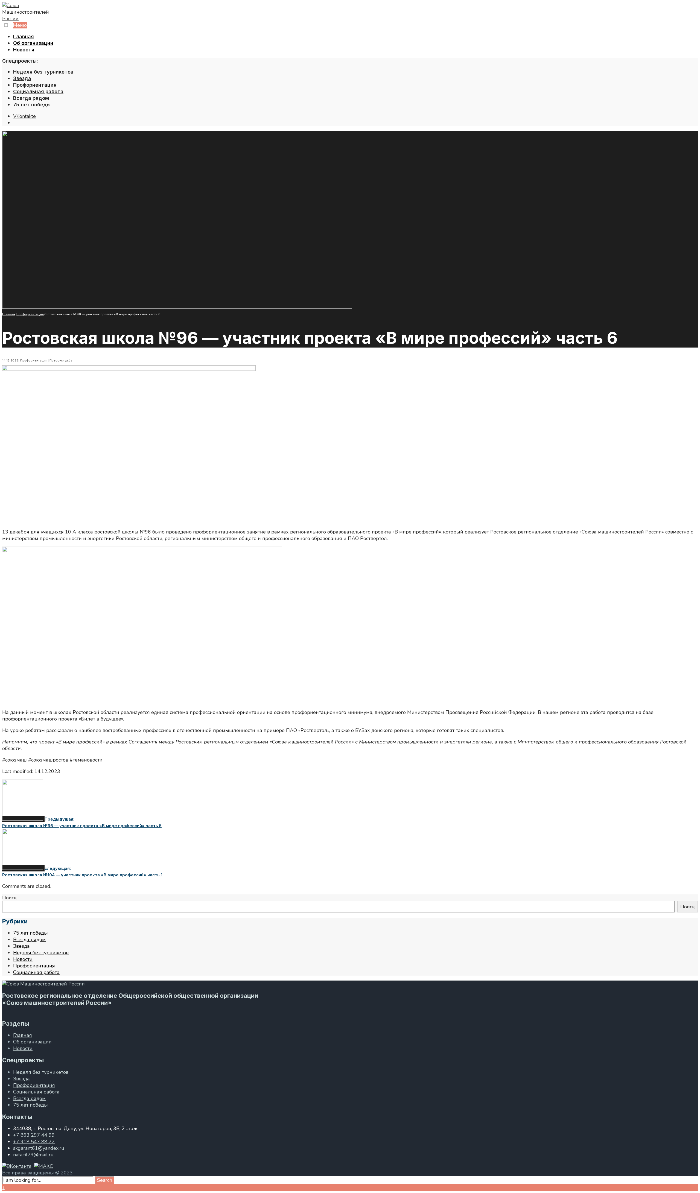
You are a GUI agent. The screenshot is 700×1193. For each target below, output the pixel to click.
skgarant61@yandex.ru (38, 1148)
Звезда (22, 78)
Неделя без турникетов (43, 72)
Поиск (9, 897)
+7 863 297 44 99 (34, 1135)
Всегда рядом (31, 98)
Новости (23, 49)
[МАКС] (43, 1166)
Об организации (33, 43)
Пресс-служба (60, 360)
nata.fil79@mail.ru (33, 1154)
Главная (23, 36)
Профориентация (35, 85)
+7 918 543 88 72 (34, 1141)
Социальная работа (38, 91)
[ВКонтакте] (16, 1166)
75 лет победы (32, 104)
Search (104, 1180)
